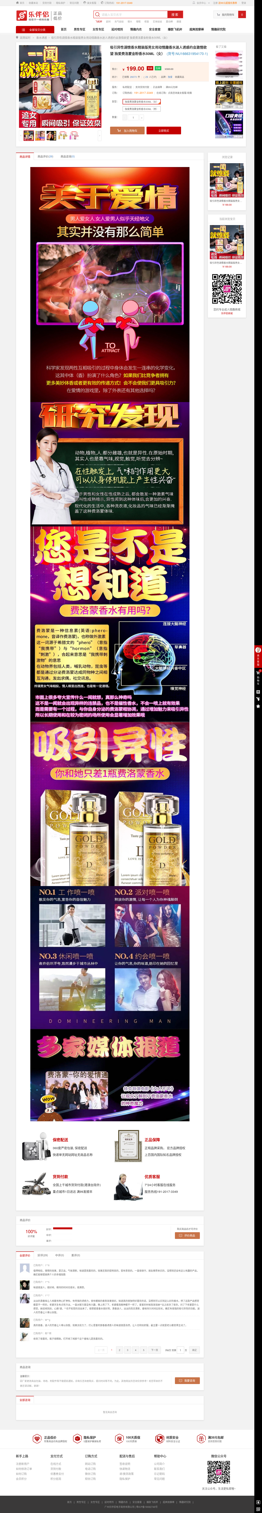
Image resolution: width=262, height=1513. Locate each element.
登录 (243, 2)
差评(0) (75, 1255)
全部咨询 (25, 1400)
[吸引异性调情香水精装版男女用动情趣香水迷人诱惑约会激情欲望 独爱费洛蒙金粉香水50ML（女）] (227, 180)
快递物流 (124, 1469)
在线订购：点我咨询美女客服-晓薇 (174, 92)
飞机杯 (98, 21)
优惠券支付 (57, 1474)
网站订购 (90, 1464)
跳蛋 (179, 21)
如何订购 (21, 1474)
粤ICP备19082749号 (147, 1506)
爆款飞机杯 (175, 29)
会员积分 (21, 1479)
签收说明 (124, 1464)
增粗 (138, 21)
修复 (146, 21)
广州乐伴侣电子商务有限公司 (119, 1506)
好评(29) (43, 1255)
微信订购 (90, 1474)
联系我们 (159, 1469)
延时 (108, 21)
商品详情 (25, 156)
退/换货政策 (126, 1474)
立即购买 (163, 130)
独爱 (170, 76)
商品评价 (25, 1220)
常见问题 (74, 2)
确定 (194, 1350)
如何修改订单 (24, 1469)
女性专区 (98, 29)
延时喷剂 (117, 29)
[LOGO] (39, 15)
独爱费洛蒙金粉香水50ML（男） (141, 109)
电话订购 (90, 1469)
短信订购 (90, 1479)
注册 (215, 2)
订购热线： (138, 92)
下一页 (154, 1350)
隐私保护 (60, 2)
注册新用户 (22, 1464)
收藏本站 (33, 2)
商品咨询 (68, 156)
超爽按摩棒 (196, 29)
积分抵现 (55, 1479)
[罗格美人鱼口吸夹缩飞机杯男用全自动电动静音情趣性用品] (229, 124)
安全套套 (155, 29)
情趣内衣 (136, 29)
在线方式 (55, 1464)
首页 (64, 29)
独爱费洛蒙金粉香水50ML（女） (141, 101)
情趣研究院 (218, 29)
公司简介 (159, 1464)
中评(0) (59, 1255)
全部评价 (25, 1255)
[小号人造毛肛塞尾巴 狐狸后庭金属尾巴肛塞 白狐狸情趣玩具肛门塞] (229, 65)
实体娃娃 (157, 21)
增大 (130, 21)
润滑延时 (25, 37)
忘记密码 (159, 1474)
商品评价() (45, 156)
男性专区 (79, 29)
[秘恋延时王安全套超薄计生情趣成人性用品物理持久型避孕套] (229, 95)
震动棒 (169, 21)
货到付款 (47, 2)
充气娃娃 (119, 21)
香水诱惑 (41, 37)
